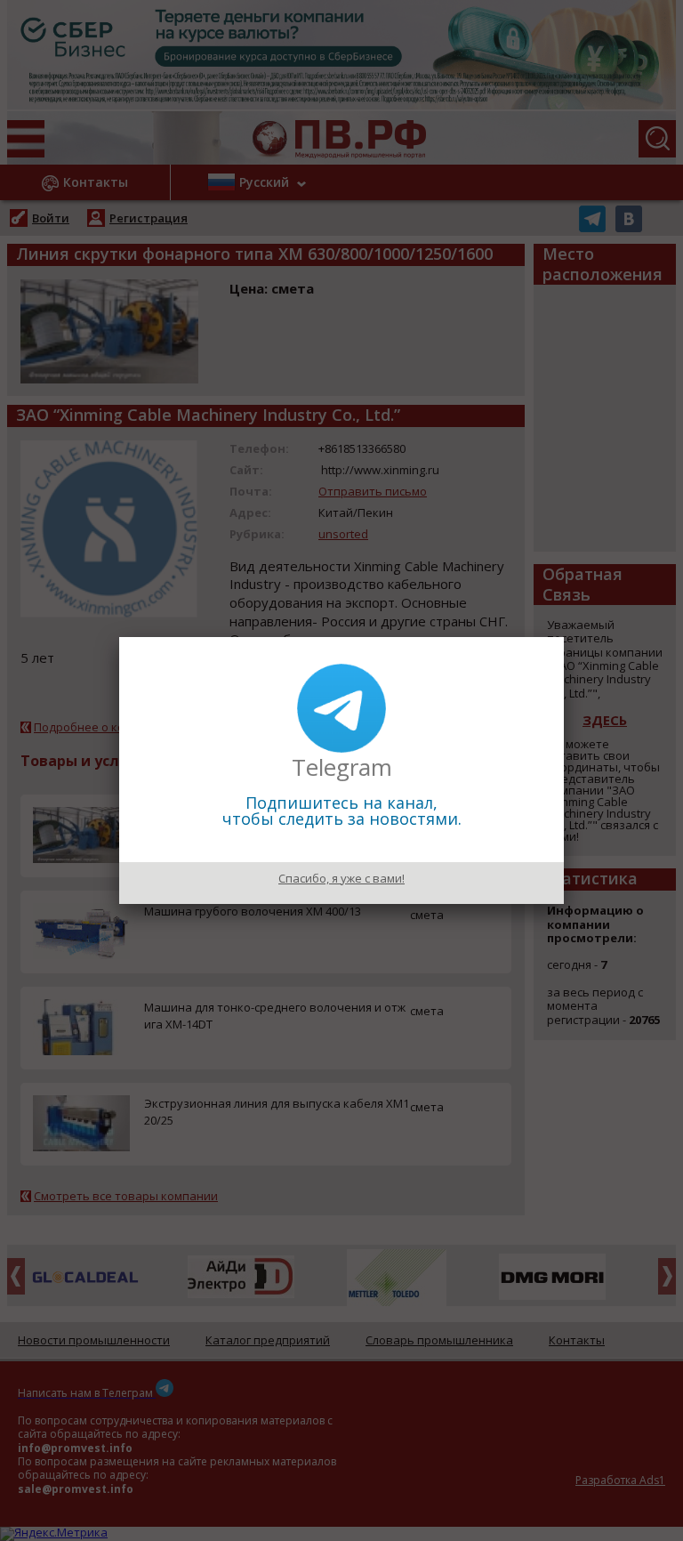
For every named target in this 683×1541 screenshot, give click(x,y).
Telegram (342, 767)
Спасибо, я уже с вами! (341, 878)
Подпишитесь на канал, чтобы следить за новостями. (342, 810)
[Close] (564, 637)
